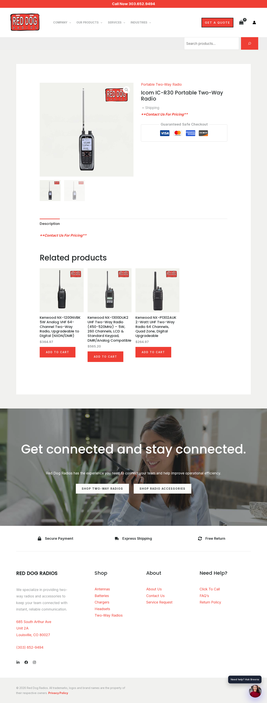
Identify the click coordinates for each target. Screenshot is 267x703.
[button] (69, 22)
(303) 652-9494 (29, 647)
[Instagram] (34, 662)
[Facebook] (26, 662)
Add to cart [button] (57, 352)
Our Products (87, 22)
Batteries (102, 596)
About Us (154, 589)
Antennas (102, 589)
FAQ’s (204, 596)
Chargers (102, 602)
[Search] (249, 43)
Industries (139, 22)
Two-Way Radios (109, 615)
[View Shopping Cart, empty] (241, 22)
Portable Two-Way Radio (161, 84)
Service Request (159, 602)
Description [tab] (50, 224)
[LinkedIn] (18, 662)
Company (60, 22)
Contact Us (155, 596)
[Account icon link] (254, 22)
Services (115, 22)
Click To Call (210, 589)
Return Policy (210, 602)
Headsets (102, 609)
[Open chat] (255, 691)
